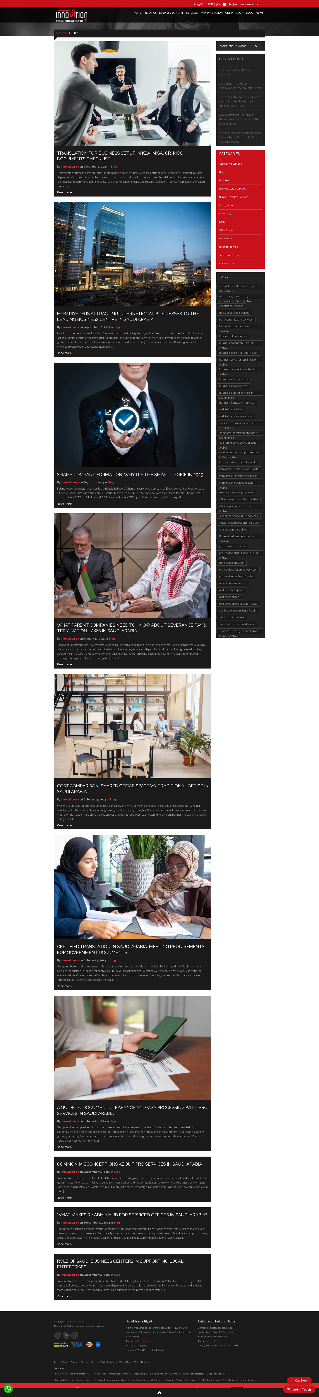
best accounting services (234, 312)
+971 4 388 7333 (213, 1341)
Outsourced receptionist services (239, 522)
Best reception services (233, 336)
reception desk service (232, 583)
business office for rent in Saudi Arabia (237, 360)
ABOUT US (150, 12)
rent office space (229, 596)
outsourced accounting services (238, 515)
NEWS (259, 12)
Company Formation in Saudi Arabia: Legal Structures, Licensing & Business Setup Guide (240, 101)
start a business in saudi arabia (237, 624)
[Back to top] (159, 1392)
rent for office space (231, 590)
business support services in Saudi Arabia (236, 393)
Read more (64, 192)
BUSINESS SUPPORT (171, 12)
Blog (221, 172)
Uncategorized (227, 263)
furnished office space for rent (237, 462)
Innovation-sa (79, 1321)
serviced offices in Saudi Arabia (237, 610)
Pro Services (226, 238)
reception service (228, 246)
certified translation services (235, 416)
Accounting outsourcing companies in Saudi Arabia (235, 297)
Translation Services (230, 255)
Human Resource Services (233, 197)
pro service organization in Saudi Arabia (238, 554)
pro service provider (231, 562)
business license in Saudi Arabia (238, 352)
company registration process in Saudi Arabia (238, 433)
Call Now (300, 1380)
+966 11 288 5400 (209, 4)
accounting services (231, 305)
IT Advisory (225, 213)
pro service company (232, 546)
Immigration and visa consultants (238, 469)
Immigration (226, 205)
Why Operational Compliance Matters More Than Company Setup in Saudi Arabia (240, 119)
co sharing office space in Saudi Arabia (238, 443)
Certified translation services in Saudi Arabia (237, 424)
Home (63, 32)
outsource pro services (233, 529)
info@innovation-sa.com (243, 4)
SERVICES (192, 12)
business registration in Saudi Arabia (236, 370)
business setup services (233, 379)
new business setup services (236, 492)
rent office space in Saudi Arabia (238, 603)
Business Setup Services (232, 188)
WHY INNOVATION (211, 12)
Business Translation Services (236, 402)
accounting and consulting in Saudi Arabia (236, 287)
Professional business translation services (238, 537)
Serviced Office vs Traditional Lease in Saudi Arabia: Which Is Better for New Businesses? (240, 137)
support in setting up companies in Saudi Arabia (238, 632)
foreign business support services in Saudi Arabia (239, 453)
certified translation (230, 409)
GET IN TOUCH (234, 12)
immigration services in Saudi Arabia (236, 483)
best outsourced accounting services (236, 327)
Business (224, 180)
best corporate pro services (236, 319)
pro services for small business (238, 569)
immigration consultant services (238, 475)
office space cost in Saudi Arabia (238, 499)
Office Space (226, 230)
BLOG (249, 12)
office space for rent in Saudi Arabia (236, 507)
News (222, 222)
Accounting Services (230, 163)
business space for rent (233, 386)
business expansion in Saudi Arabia (236, 344)
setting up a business (231, 617)
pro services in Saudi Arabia (235, 576)
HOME (137, 12)
